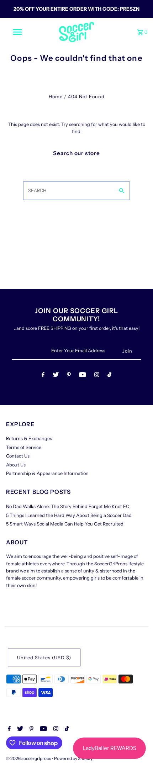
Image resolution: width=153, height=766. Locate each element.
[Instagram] (96, 376)
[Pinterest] (69, 376)
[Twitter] (56, 376)
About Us (16, 464)
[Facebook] (43, 376)
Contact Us (18, 456)
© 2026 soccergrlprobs (29, 758)
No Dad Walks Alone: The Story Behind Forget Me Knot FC (67, 506)
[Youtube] (82, 376)
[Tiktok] (109, 376)
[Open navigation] (18, 32)
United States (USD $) (44, 657)
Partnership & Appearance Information (47, 473)
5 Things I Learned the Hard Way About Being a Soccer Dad (69, 515)
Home (56, 96)
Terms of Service (23, 447)
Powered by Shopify (73, 758)
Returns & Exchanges (29, 438)
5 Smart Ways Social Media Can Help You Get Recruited (64, 524)
